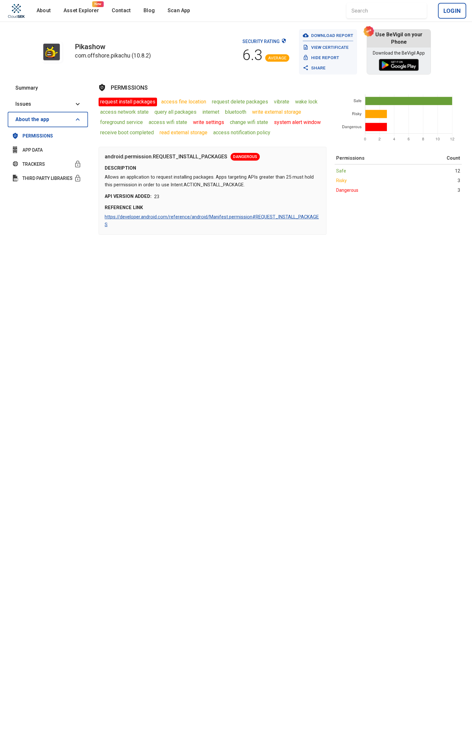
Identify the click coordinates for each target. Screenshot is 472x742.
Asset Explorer (81, 10)
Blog (149, 10)
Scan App (179, 10)
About (44, 10)
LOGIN (452, 10)
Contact (121, 10)
